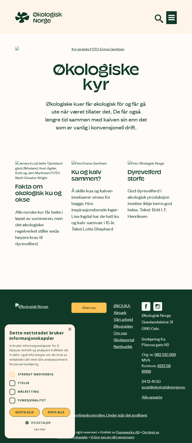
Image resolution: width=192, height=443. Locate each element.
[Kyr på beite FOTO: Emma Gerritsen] (96, 49)
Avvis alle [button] (56, 412)
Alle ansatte (152, 396)
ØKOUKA (122, 305)
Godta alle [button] (24, 412)
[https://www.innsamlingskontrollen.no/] (96, 414)
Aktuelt (120, 312)
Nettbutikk (123, 346)
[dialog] (40, 381)
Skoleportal (124, 339)
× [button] (69, 329)
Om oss (120, 332)
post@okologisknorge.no (163, 386)
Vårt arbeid (123, 319)
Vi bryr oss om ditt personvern (112, 436)
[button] (39, 422)
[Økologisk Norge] (31, 306)
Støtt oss (89, 307)
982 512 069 (165, 354)
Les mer (39, 429)
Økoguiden (123, 326)
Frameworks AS (128, 431)
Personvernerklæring (24, 364)
